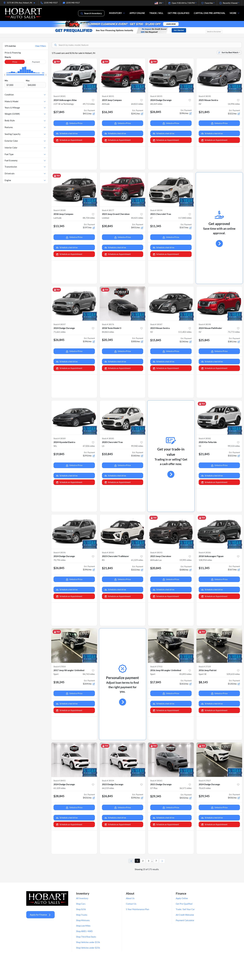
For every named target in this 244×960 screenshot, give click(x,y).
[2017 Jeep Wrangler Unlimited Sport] (74, 645)
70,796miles (60, 560)
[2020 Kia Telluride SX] (219, 417)
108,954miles (205, 560)
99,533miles (234, 446)
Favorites (209, 3)
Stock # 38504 (108, 781)
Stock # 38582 (205, 438)
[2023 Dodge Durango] (123, 759)
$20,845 (155, 568)
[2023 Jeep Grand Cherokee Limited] (123, 189)
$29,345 (155, 796)
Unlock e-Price (75, 123)
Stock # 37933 (156, 666)
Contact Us (131, 903)
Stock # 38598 (205, 324)
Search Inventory (93, 13)
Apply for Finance (38, 914)
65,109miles (60, 788)
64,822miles (137, 104)
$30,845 (107, 226)
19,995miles (185, 560)
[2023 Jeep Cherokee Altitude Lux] (171, 531)
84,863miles (108, 332)
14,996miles (234, 104)
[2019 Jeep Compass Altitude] (123, 75)
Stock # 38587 (156, 324)
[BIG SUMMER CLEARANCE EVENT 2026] (122, 23)
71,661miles (60, 332)
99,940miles (137, 446)
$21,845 (204, 112)
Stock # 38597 (60, 324)
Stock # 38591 (108, 96)
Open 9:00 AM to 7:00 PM (183, 3)
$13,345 (59, 226)
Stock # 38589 (60, 438)
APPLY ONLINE (137, 13)
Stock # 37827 (205, 781)
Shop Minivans (83, 920)
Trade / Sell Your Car (185, 909)
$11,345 (155, 226)
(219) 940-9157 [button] (51, 2)
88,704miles (89, 218)
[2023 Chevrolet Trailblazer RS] (123, 531)
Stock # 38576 (108, 324)
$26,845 (155, 111)
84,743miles (89, 674)
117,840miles (185, 218)
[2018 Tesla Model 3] (123, 303)
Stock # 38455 (60, 781)
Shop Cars (80, 903)
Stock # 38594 (156, 210)
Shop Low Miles (83, 925)
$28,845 (59, 796)
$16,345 (107, 112)
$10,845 (107, 454)
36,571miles (185, 788)
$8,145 (203, 682)
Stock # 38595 (156, 96)
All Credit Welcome (185, 914)
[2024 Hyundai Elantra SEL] (74, 417)
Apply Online (182, 898)
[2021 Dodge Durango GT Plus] (171, 759)
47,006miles (89, 446)
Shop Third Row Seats (86, 936)
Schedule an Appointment (71, 140)
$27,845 (59, 112)
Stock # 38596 (60, 552)
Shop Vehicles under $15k (88, 942)
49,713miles (89, 104)
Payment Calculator (185, 920)
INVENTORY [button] (115, 13)
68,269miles (156, 104)
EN (160, 3)
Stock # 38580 (60, 210)
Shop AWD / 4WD (84, 931)
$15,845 (155, 340)
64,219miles (108, 788)
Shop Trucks (81, 914)
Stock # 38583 (108, 552)
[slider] (4, 75)
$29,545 (204, 796)
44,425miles (137, 218)
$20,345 (107, 339)
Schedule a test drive (69, 133)
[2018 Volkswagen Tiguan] (219, 531)
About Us (130, 898)
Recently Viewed (230, 3)
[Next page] (162, 861)
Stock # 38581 (60, 96)
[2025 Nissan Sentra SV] (219, 75)
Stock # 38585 (108, 438)
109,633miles (233, 674)
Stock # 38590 (205, 96)
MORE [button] (233, 13)
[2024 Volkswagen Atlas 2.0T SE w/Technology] (74, 75)
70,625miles (205, 788)
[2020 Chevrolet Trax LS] (123, 417)
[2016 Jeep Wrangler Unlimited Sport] (171, 645)
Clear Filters (40, 46)
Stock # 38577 (108, 210)
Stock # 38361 (156, 781)
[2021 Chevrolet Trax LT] (171, 189)
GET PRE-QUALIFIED (178, 13)
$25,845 (204, 340)
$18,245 (59, 682)
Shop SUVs (81, 909)
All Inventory (82, 898)
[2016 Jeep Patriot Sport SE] (219, 645)
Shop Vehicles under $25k (88, 947)
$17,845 (155, 682)
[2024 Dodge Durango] (171, 75)
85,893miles (185, 674)
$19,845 (59, 454)
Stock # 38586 (205, 552)
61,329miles (137, 560)
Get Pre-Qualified (184, 903)
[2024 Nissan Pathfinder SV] (219, 303)
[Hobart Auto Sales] (23, 13)
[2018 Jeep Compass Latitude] (74, 189)
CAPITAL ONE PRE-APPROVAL (209, 13)
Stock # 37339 (205, 666)
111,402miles (185, 332)
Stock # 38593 (156, 552)
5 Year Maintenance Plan (137, 909)
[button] (20, 2)
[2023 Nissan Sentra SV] (171, 303)
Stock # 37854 (60, 666)
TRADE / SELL (156, 13)
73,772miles (234, 332)
